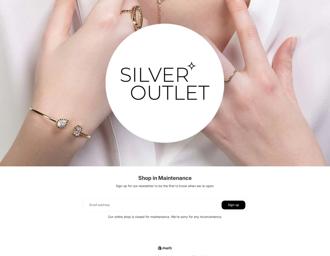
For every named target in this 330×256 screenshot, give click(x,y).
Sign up (233, 205)
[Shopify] (165, 248)
